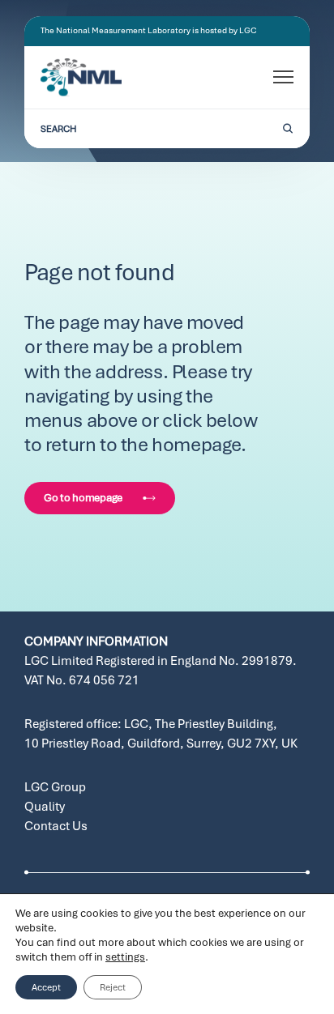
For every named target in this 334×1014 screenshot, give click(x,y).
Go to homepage (83, 498)
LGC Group (55, 787)
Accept (46, 987)
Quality (44, 807)
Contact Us (56, 826)
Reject (113, 987)
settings (125, 957)
